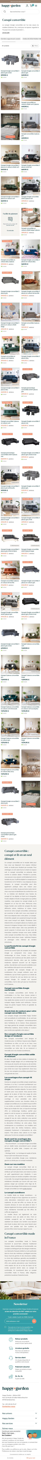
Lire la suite (5, 33)
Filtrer (36, 45)
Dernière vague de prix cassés (10, 39)
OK (34, 1321)
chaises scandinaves (23, 1051)
